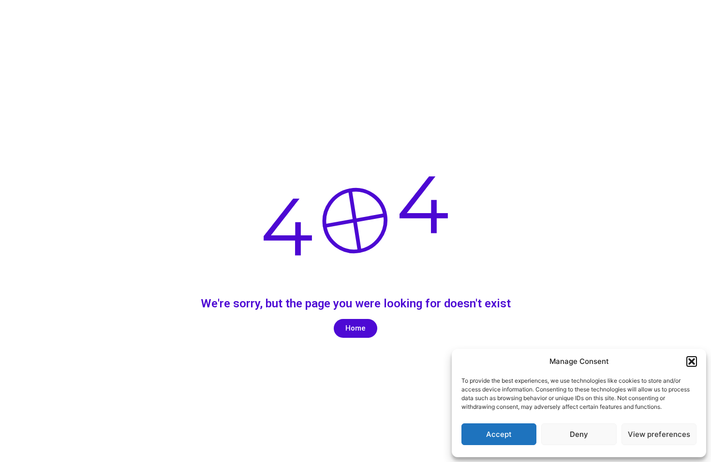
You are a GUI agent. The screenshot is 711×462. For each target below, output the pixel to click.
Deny (579, 434)
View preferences (659, 434)
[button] (691, 361)
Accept (499, 434)
